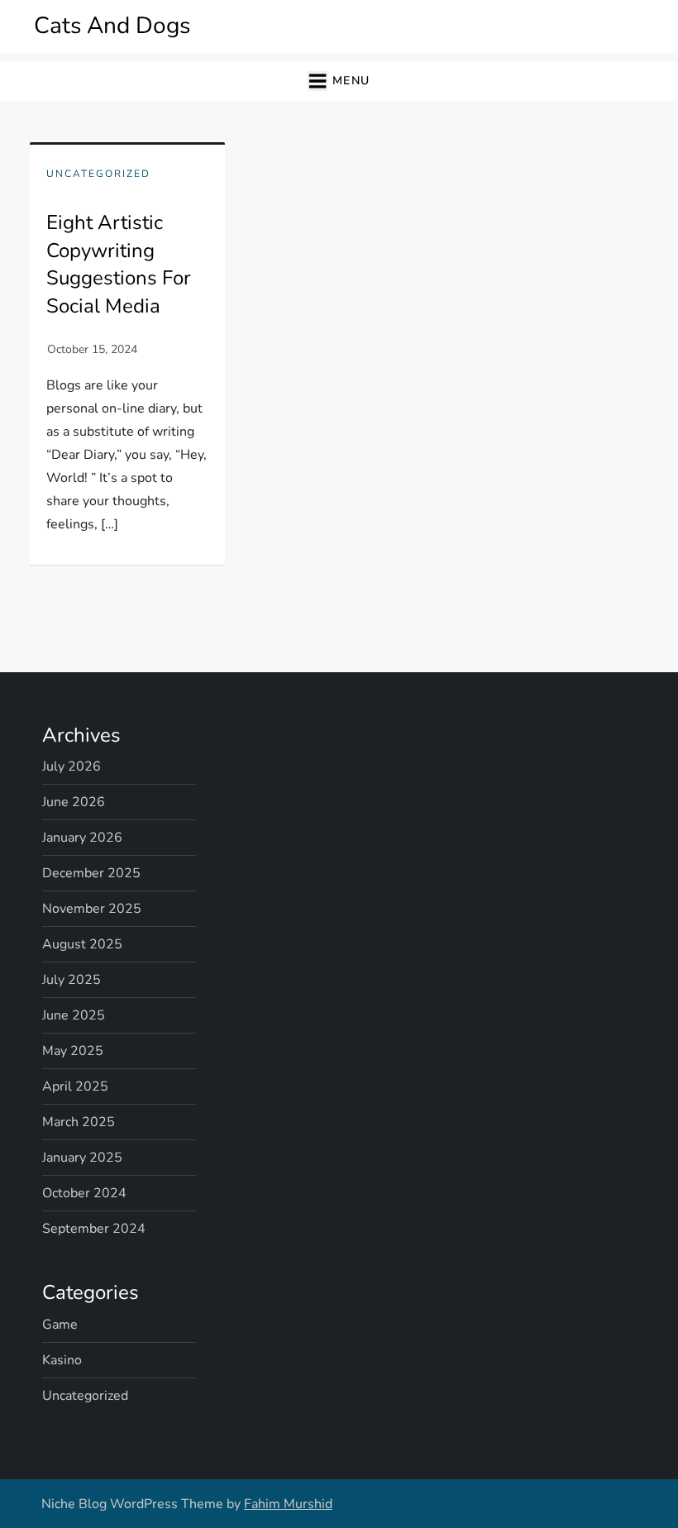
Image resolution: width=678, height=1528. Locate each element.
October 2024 (84, 1193)
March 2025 (78, 1122)
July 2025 (71, 980)
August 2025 (82, 944)
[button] (338, 81)
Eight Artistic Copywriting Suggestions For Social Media (118, 264)
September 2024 (94, 1229)
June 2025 (73, 1015)
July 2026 (71, 766)
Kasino (62, 1360)
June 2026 (73, 802)
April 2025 (75, 1086)
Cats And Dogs (112, 25)
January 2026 (82, 837)
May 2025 (72, 1051)
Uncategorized (98, 174)
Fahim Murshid (288, 1504)
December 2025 (91, 873)
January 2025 (82, 1157)
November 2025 (91, 909)
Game (60, 1325)
